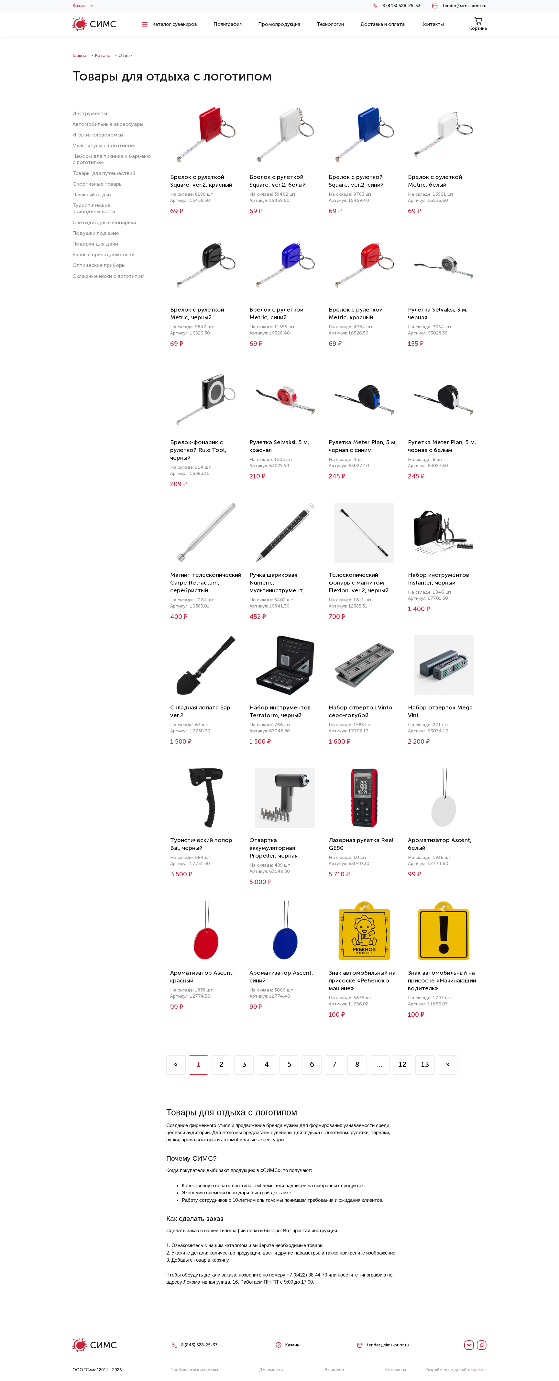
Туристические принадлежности (93, 208)
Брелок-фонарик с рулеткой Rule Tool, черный (198, 450)
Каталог (103, 55)
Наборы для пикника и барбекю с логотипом (111, 159)
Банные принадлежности (103, 254)
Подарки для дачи (95, 244)
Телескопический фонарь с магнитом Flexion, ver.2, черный (359, 582)
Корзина (478, 28)
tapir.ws (479, 1369)
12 (402, 1064)
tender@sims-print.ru (465, 5)
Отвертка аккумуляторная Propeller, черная (273, 848)
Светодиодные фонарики (104, 222)
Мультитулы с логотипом (103, 145)
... (380, 1064)
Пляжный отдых (92, 195)
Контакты (395, 1369)
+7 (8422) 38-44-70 (307, 1274)
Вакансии (334, 1369)
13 (425, 1064)
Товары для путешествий (103, 173)
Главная (80, 55)
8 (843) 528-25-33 (401, 5)
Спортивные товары (97, 184)
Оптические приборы (99, 265)
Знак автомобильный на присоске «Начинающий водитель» (442, 980)
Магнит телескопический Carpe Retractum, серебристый (205, 582)
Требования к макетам (194, 1369)
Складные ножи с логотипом (108, 276)
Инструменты (89, 113)
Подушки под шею (95, 233)
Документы (271, 1369)
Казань (80, 5)
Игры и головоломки (97, 135)
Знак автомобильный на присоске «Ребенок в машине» (362, 980)
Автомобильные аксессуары (107, 124)
